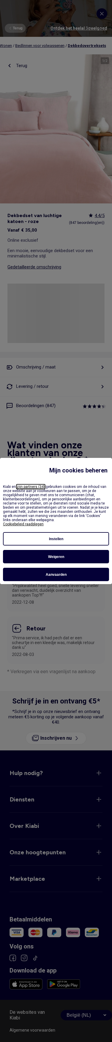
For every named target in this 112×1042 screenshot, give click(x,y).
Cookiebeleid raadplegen (23, 524)
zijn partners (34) (31, 487)
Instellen (56, 539)
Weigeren (56, 557)
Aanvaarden (56, 575)
